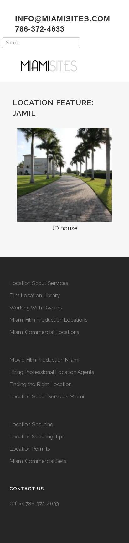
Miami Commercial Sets (37, 461)
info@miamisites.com (61, 18)
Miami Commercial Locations (44, 332)
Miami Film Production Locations (48, 320)
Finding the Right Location (40, 384)
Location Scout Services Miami (46, 396)
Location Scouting (31, 424)
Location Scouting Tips (37, 436)
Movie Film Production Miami (44, 360)
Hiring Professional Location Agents (51, 372)
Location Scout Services (38, 283)
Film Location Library (34, 295)
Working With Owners (35, 307)
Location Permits (29, 449)
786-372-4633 (42, 503)
